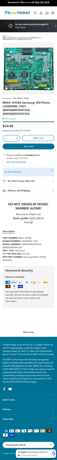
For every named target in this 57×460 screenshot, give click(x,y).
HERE (32, 218)
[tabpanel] (28, 249)
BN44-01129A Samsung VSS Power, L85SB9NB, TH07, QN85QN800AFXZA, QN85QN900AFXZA (22, 38)
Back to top (28, 332)
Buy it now (28, 146)
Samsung (7, 98)
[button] (47, 13)
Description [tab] (9, 231)
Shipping (6, 130)
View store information (16, 162)
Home (5, 36)
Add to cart (38, 138)
